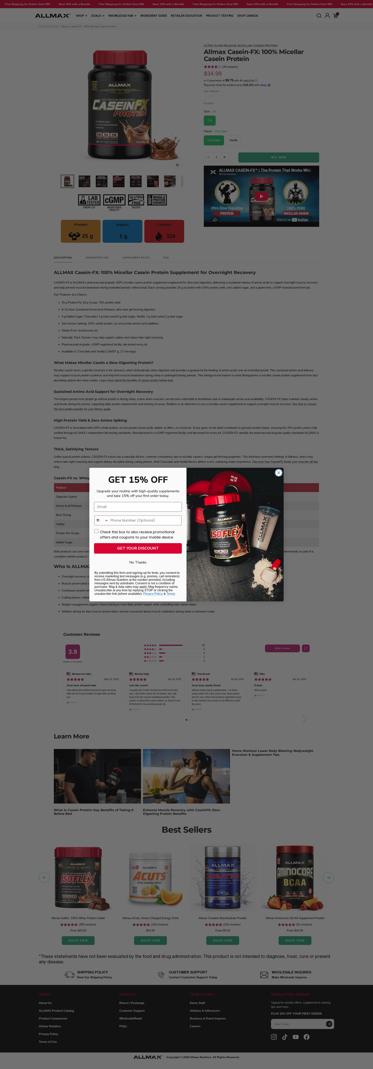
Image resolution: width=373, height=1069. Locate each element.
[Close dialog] (278, 472)
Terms (170, 593)
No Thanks (137, 562)
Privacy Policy (153, 593)
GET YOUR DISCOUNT (138, 548)
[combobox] (102, 520)
